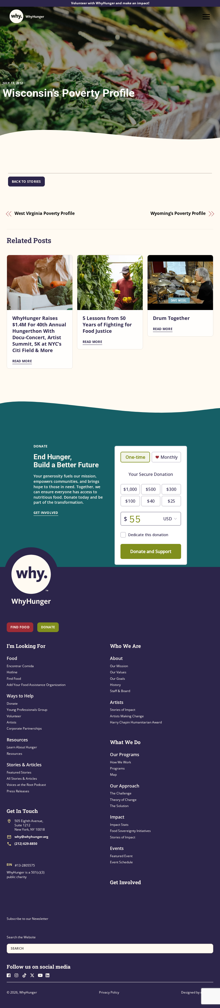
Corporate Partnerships (24, 728)
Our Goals (117, 678)
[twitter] (33, 975)
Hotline (12, 672)
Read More (22, 361)
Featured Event (121, 856)
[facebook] (10, 975)
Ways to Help (20, 696)
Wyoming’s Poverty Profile (178, 213)
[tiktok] (25, 975)
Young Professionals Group (27, 709)
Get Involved (46, 512)
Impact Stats (119, 824)
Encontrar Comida (20, 666)
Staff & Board (120, 691)
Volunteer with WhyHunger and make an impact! (110, 3)
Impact (117, 817)
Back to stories (26, 181)
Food (12, 658)
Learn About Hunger (22, 747)
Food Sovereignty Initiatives (130, 830)
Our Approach (124, 786)
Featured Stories (19, 772)
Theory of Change (123, 799)
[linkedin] (49, 975)
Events (117, 848)
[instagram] (17, 975)
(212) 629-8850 (25, 843)
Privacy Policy (109, 992)
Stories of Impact (122, 709)
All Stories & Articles (22, 778)
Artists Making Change (127, 716)
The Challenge (120, 793)
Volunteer (14, 716)
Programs (117, 768)
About (116, 658)
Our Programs (124, 754)
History (115, 684)
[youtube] (41, 975)
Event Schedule (121, 862)
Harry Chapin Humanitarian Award (136, 722)
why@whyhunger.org (31, 836)
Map (113, 774)
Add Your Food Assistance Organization (36, 684)
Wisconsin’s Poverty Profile (69, 93)
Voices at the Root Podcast (26, 784)
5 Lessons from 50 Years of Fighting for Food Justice (107, 324)
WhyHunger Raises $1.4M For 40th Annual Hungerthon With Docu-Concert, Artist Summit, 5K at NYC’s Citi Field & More (39, 334)
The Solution (119, 806)
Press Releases (18, 791)
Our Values (118, 672)
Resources (17, 740)
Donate (12, 703)
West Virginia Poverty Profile (44, 213)
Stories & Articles (24, 765)
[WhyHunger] (26, 16)
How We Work (120, 762)
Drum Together (171, 318)
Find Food (20, 627)
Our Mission (119, 666)
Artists (11, 722)
